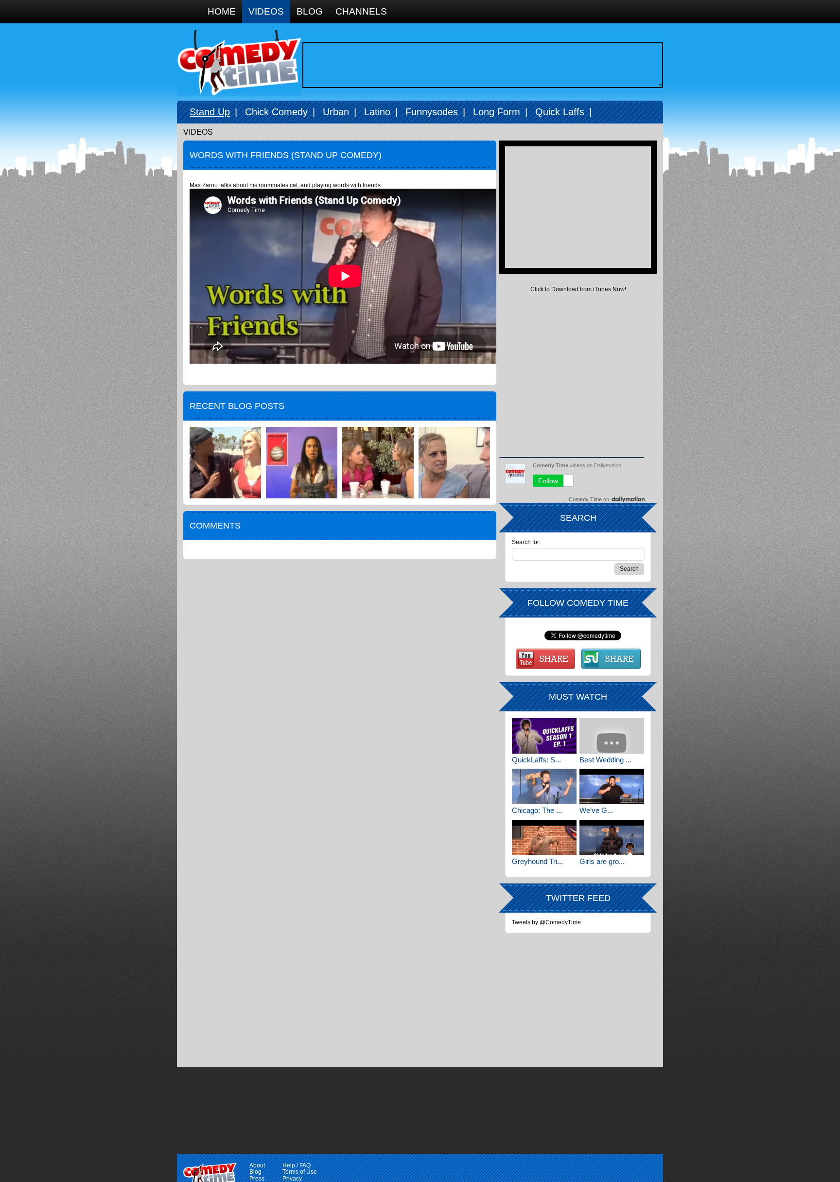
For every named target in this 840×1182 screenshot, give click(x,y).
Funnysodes (431, 111)
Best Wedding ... (605, 760)
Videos (266, 11)
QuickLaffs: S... (536, 760)
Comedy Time (239, 63)
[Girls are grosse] (611, 837)
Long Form (496, 111)
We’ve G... (596, 810)
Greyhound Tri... (537, 861)
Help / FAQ (296, 1165)
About (257, 1165)
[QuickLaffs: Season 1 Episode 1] (544, 736)
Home (222, 11)
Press (256, 1178)
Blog (310, 11)
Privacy (292, 1178)
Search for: (526, 542)
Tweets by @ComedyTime (546, 922)
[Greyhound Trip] (544, 837)
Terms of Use (299, 1171)
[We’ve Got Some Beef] (611, 786)
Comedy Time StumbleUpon (611, 659)
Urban (336, 111)
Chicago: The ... (537, 810)
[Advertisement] (480, 65)
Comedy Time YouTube (545, 659)
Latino (377, 111)
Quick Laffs (559, 111)
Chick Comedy (276, 111)
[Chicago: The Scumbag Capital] (544, 786)
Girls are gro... (602, 861)
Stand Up (210, 111)
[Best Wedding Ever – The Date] (611, 736)
